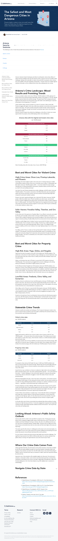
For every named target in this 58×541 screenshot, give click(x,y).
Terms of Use (7, 514)
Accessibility (7, 516)
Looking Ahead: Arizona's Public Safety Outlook (7, 96)
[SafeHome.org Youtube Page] (44, 513)
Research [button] (42, 3)
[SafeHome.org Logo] (6, 3)
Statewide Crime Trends (7, 92)
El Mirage (5, 68)
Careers (31, 516)
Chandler (5, 63)
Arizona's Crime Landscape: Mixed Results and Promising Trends (7, 78)
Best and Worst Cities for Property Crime (7, 88)
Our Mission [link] (51, 3)
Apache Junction (6, 53)
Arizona (42, 49)
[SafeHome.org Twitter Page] (50, 513)
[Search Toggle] (56, 3)
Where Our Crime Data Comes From (7, 101)
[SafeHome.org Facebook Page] (47, 513)
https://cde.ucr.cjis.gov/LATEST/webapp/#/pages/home (35, 487)
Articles (19, 512)
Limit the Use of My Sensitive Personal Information (8, 523)
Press (31, 521)
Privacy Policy (7, 512)
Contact (32, 514)
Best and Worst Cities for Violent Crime (7, 84)
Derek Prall (8, 34)
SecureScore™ (7, 526)
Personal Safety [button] (32, 3)
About (31, 512)
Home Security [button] (21, 3)
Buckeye (5, 58)
